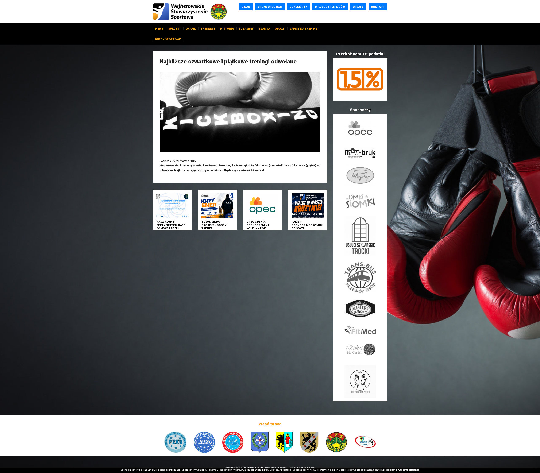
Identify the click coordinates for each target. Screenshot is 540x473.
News (159, 28)
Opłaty (358, 6)
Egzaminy (246, 28)
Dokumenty (298, 6)
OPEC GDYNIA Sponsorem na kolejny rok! (258, 225)
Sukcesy (174, 28)
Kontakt (377, 6)
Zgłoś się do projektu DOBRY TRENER (213, 225)
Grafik (191, 28)
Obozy (280, 28)
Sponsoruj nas (270, 6)
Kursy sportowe (168, 39)
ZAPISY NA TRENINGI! (304, 28)
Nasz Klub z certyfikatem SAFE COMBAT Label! (170, 225)
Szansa (264, 28)
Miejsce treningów (330, 6)
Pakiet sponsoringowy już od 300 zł (307, 225)
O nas (245, 6)
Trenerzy (208, 28)
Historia (227, 28)
